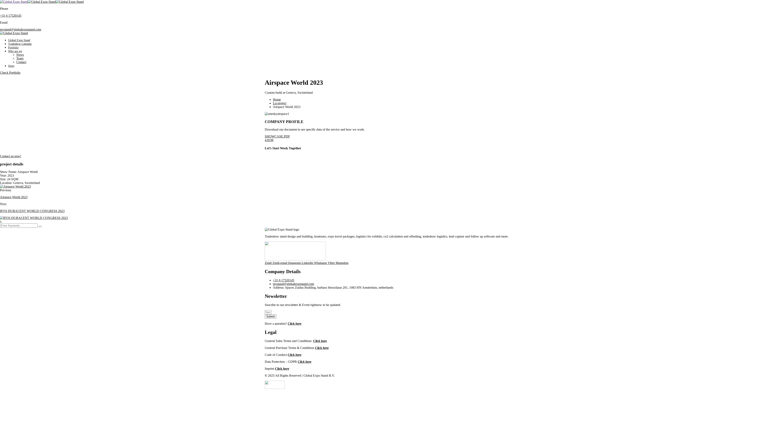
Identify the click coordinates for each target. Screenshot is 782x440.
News (20, 54)
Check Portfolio (10, 72)
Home (277, 99)
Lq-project (279, 103)
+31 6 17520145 (10, 15)
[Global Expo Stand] (14, 1)
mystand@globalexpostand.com (20, 29)
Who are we (15, 51)
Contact (21, 62)
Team (19, 58)
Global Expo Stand (19, 40)
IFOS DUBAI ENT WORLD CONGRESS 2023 (32, 211)
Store (11, 65)
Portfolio (13, 47)
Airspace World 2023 (13, 197)
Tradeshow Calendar (20, 43)
